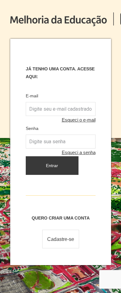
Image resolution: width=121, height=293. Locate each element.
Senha (32, 128)
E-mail (32, 95)
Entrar (52, 165)
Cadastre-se (60, 239)
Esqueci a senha (79, 152)
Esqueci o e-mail (79, 119)
